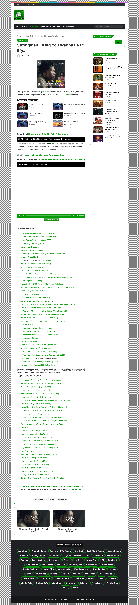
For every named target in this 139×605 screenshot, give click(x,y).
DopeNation (98, 555)
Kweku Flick (48, 569)
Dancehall (56, 26)
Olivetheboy (44, 578)
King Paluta (113, 560)
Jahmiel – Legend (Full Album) (32, 291)
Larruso (112, 569)
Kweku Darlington (31, 569)
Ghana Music (34, 26)
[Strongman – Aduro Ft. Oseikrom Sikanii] (98, 129)
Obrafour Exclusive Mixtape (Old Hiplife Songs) (39, 318)
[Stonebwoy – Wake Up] (22, 106)
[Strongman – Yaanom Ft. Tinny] (98, 61)
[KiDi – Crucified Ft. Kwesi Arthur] (58, 106)
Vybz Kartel (97, 583)
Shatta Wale (26, 583)
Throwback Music (68, 26)
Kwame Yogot (107, 565)
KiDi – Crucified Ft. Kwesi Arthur (74, 104)
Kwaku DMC (91, 565)
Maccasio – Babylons (28, 341)
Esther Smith (113, 555)
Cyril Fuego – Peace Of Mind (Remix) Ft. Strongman (112, 120)
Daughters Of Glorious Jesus (76, 555)
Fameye (24, 560)
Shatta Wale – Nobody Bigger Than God (36, 328)
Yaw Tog (65, 587)
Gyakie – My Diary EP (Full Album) (33, 267)
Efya (52, 499)
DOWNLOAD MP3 (52, 219)
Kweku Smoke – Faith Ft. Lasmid (74, 113)
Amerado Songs (39, 551)
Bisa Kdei (78, 551)
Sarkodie (112, 578)
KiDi (102, 560)
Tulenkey (84, 583)
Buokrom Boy (41, 499)
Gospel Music (45, 26)
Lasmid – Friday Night (29, 257)
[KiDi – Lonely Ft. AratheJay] (22, 123)
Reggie (91, 578)
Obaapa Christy (106, 574)
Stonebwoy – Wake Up (36, 104)
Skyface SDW (42, 583)
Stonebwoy (57, 583)
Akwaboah (23, 551)
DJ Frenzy (23, 56)
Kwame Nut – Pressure (29, 247)
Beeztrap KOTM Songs (60, 551)
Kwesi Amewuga (81, 569)
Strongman (63, 499)
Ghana (44, 92)
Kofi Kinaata (47, 565)
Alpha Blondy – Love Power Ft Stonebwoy (37, 301)
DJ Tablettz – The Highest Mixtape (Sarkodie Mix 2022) (42, 355)
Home (17, 26)
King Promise (32, 565)
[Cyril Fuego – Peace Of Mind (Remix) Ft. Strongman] (98, 120)
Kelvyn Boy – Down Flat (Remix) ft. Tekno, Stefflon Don (42, 254)
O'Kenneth (90, 574)
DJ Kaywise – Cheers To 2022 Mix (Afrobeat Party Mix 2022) (44, 314)
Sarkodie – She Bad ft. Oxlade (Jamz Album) (38, 237)
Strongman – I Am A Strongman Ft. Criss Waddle (111, 111)
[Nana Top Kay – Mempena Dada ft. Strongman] (98, 86)
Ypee (75, 587)
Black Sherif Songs (95, 551)
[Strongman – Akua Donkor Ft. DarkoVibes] (98, 77)
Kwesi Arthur (99, 569)
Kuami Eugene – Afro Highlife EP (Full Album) (38, 331)
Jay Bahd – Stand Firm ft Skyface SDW (36, 348)
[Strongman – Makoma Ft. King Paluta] (98, 94)
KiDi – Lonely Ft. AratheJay (37, 122)
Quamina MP (78, 578)
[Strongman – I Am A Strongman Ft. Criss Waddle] (98, 111)
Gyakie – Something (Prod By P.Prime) (35, 264)
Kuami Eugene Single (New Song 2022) (36, 240)
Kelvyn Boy (91, 560)
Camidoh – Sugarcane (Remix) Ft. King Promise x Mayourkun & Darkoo (48, 304)
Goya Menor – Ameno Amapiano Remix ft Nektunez (41, 308)
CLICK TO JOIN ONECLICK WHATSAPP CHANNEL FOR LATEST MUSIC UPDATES (51, 486)
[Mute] (77, 216)
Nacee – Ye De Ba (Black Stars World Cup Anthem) (44, 155)
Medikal (66, 574)
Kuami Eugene (75, 565)
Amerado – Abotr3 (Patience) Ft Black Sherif (38, 345)
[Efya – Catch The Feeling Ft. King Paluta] (98, 138)
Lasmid (48, 260)
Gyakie (67, 560)
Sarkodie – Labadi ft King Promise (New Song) (38, 352)
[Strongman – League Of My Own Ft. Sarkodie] (98, 69)
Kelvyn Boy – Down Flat (29, 294)
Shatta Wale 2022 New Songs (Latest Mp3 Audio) (62, 160)
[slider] (81, 215)
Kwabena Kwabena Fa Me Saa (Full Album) (37, 233)
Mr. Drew (77, 574)
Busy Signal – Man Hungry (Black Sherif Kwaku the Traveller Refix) (46, 277)
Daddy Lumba (38, 555)
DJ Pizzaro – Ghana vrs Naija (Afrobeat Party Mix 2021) (42, 321)
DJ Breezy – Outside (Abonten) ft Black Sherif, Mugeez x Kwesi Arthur (48, 287)
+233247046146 (74, 489)
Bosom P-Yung (114, 551)
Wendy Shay (112, 583)
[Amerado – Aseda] (98, 103)
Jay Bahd (78, 560)
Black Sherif (25, 358)
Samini (101, 578)
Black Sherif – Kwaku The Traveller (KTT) (36, 297)
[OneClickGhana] (19, 15)
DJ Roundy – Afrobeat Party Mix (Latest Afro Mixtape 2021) (44, 311)
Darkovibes (54, 555)
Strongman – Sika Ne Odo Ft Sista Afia (48, 134)
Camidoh (24, 555)
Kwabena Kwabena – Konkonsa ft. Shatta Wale (39, 335)
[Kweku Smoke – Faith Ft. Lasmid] (58, 115)
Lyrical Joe (41, 574)
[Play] (20, 216)
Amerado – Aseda (110, 100)
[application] (51, 216)
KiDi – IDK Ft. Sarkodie (36, 113)
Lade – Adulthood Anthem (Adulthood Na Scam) (39, 274)
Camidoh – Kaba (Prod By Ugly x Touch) (36, 271)
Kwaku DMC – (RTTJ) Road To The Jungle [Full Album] (42, 284)
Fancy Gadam (38, 560)
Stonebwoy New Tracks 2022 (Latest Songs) (38, 365)
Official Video (29, 578)
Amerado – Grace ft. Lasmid (31, 250)
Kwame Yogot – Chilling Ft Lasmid (34, 244)
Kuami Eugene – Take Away (31, 281)
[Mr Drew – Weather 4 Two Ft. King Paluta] (58, 123)
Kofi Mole (61, 565)
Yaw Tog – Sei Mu (27, 324)
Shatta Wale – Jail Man (29, 338)
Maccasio (54, 574)
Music (24, 26)
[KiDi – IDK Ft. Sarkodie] (22, 115)
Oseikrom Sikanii (61, 578)
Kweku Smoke (64, 569)
